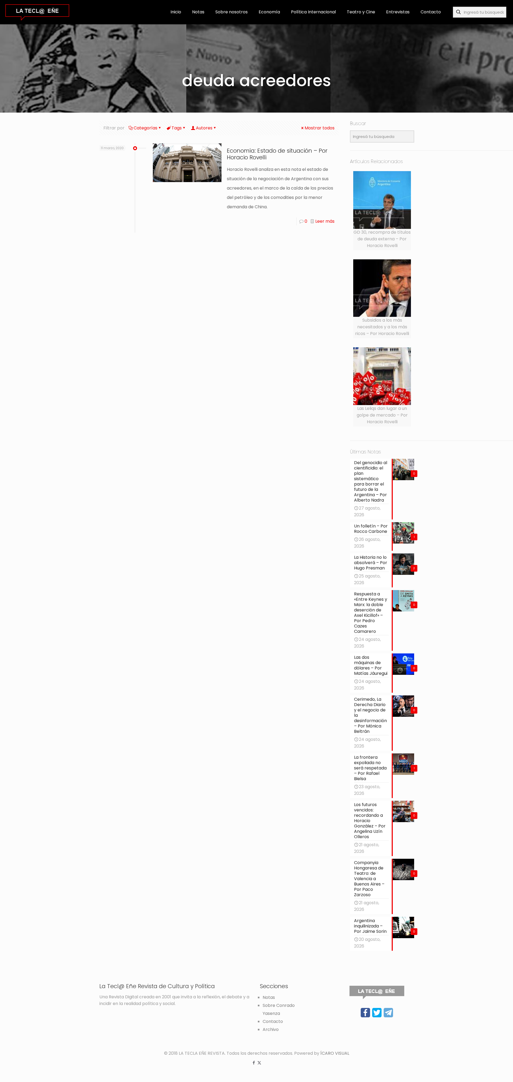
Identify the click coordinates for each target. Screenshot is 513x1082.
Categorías (145, 128)
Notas (269, 997)
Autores (204, 128)
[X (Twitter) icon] (259, 1062)
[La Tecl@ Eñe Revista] (37, 12)
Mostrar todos (320, 128)
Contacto (273, 1021)
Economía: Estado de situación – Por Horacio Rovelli (277, 154)
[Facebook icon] (254, 1062)
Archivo (271, 1029)
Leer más (325, 221)
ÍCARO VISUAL (334, 1053)
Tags (177, 128)
